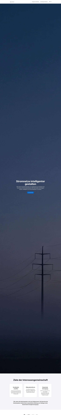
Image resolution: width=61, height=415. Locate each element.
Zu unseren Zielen (30, 192)
